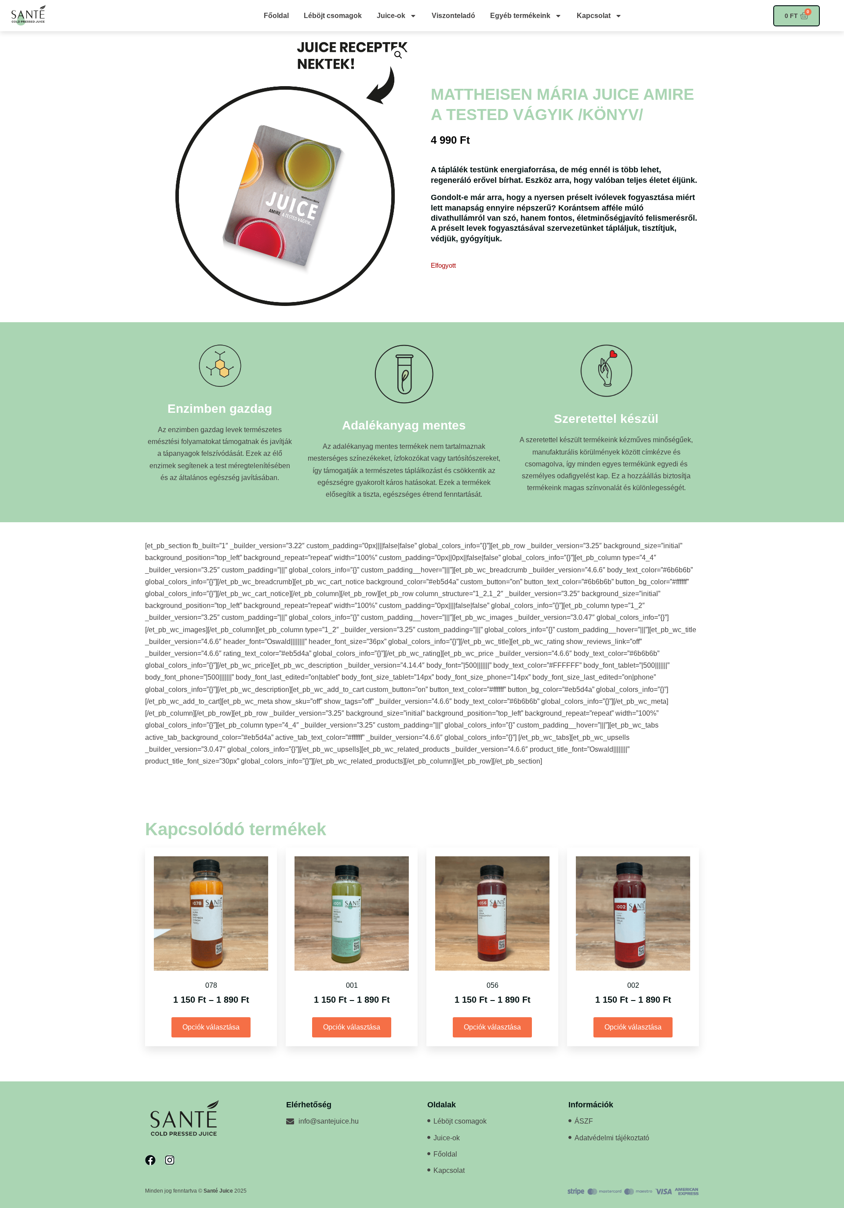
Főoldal (276, 15)
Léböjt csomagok (333, 15)
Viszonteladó (453, 15)
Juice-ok (391, 15)
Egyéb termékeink (520, 15)
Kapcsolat (594, 15)
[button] (398, 55)
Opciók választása (211, 1027)
